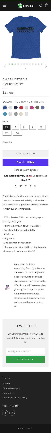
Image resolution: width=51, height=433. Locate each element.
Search (6, 383)
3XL (17, 133)
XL (41, 127)
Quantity (7, 142)
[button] (9, 64)
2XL (7, 133)
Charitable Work (11, 388)
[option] (25, 37)
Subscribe (24, 360)
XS (6, 127)
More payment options (26, 169)
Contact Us (8, 393)
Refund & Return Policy (15, 397)
